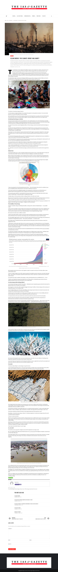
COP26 (25, 488)
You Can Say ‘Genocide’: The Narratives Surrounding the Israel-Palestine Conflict (26, 503)
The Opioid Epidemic (17, 495)
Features (13, 16)
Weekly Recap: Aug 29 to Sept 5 (41, 518)
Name (9, 540)
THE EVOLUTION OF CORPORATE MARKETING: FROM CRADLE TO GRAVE (23, 499)
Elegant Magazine (33, 570)
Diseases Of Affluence (17, 511)
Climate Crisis (22, 488)
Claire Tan (12, 66)
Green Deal (31, 488)
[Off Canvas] (6, 16)
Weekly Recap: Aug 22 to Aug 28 (17, 518)
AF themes (38, 570)
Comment (10, 528)
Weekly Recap (38, 16)
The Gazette (44, 16)
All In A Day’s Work (19, 16)
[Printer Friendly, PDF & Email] (10, 477)
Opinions (33, 16)
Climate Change (16, 488)
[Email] (20, 484)
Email (30, 540)
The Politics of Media (17, 507)
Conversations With (27, 16)
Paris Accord (35, 488)
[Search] (51, 16)
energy (28, 488)
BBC (36, 355)
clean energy (12, 488)
